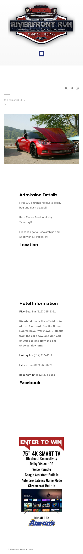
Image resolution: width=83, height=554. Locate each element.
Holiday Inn (26, 355)
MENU (41, 53)
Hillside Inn (26, 365)
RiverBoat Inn (27, 311)
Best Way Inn (27, 374)
